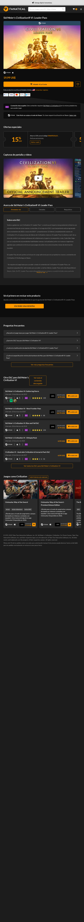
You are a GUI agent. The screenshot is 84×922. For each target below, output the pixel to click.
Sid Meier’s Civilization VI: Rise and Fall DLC (22, 423)
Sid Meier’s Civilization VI (52, 106)
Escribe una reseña (24, 306)
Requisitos (68, 209)
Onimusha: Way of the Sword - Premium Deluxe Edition (53, 503)
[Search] (63, 9)
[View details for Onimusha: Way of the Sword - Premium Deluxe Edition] (56, 489)
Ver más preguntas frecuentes (42, 365)
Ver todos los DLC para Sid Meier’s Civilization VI (42, 466)
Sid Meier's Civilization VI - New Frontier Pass (23, 408)
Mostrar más (41, 272)
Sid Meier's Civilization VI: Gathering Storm (22, 391)
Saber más (72, 115)
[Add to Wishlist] (77, 84)
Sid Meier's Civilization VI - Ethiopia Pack (21, 438)
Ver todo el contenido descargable (37, 380)
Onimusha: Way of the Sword (16, 502)
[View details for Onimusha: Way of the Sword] (20, 489)
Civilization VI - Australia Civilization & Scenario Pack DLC (27, 452)
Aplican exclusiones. (37, 138)
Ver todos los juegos (38, 477)
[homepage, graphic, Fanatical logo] (14, 9)
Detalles (42, 209)
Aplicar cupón (35, 142)
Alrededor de (16, 209)
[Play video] (38, 178)
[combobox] (49, 9)
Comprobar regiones (41, 90)
